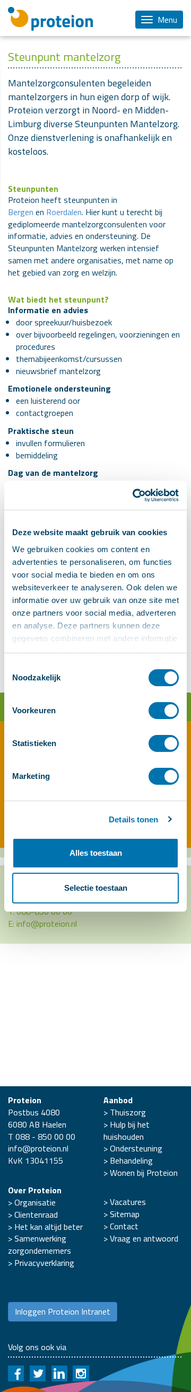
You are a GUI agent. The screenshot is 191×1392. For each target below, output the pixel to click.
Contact (124, 1226)
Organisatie (35, 1202)
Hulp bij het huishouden (126, 1130)
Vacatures (128, 1201)
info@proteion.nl (46, 923)
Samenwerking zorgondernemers (39, 1244)
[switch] (164, 710)
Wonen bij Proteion (144, 1172)
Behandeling (131, 1160)
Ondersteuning (136, 1148)
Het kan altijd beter (48, 1226)
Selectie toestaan (95, 887)
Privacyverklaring (44, 1262)
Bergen (20, 212)
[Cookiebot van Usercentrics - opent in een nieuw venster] (135, 495)
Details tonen (133, 819)
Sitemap (125, 1214)
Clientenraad (36, 1214)
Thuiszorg (128, 1112)
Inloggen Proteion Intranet (62, 1311)
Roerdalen (64, 212)
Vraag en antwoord (144, 1238)
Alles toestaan (96, 852)
